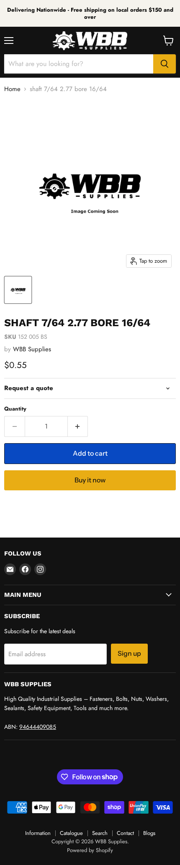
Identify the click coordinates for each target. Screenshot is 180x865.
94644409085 (37, 727)
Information (38, 833)
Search (100, 833)
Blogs (149, 833)
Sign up (129, 653)
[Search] (164, 64)
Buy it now (90, 480)
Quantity (15, 409)
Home (12, 89)
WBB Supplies (32, 349)
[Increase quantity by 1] (78, 426)
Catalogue (71, 833)
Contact (125, 833)
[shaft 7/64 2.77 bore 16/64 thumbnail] (18, 289)
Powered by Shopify (90, 850)
